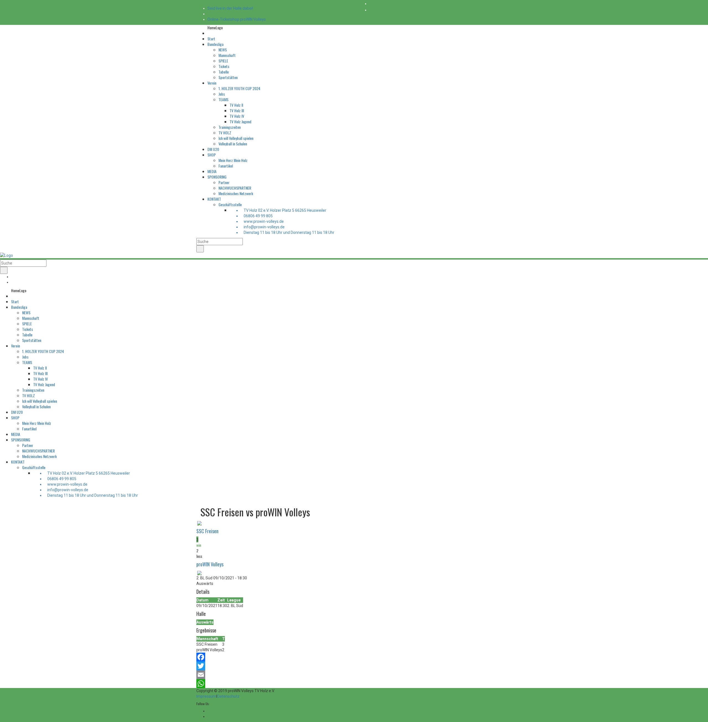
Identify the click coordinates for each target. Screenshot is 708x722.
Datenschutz (228, 696)
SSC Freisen (207, 531)
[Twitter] (354, 665)
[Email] (354, 674)
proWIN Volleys (209, 564)
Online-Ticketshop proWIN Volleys (236, 19)
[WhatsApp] (354, 683)
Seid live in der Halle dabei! (230, 8)
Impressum (206, 696)
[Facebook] (354, 657)
